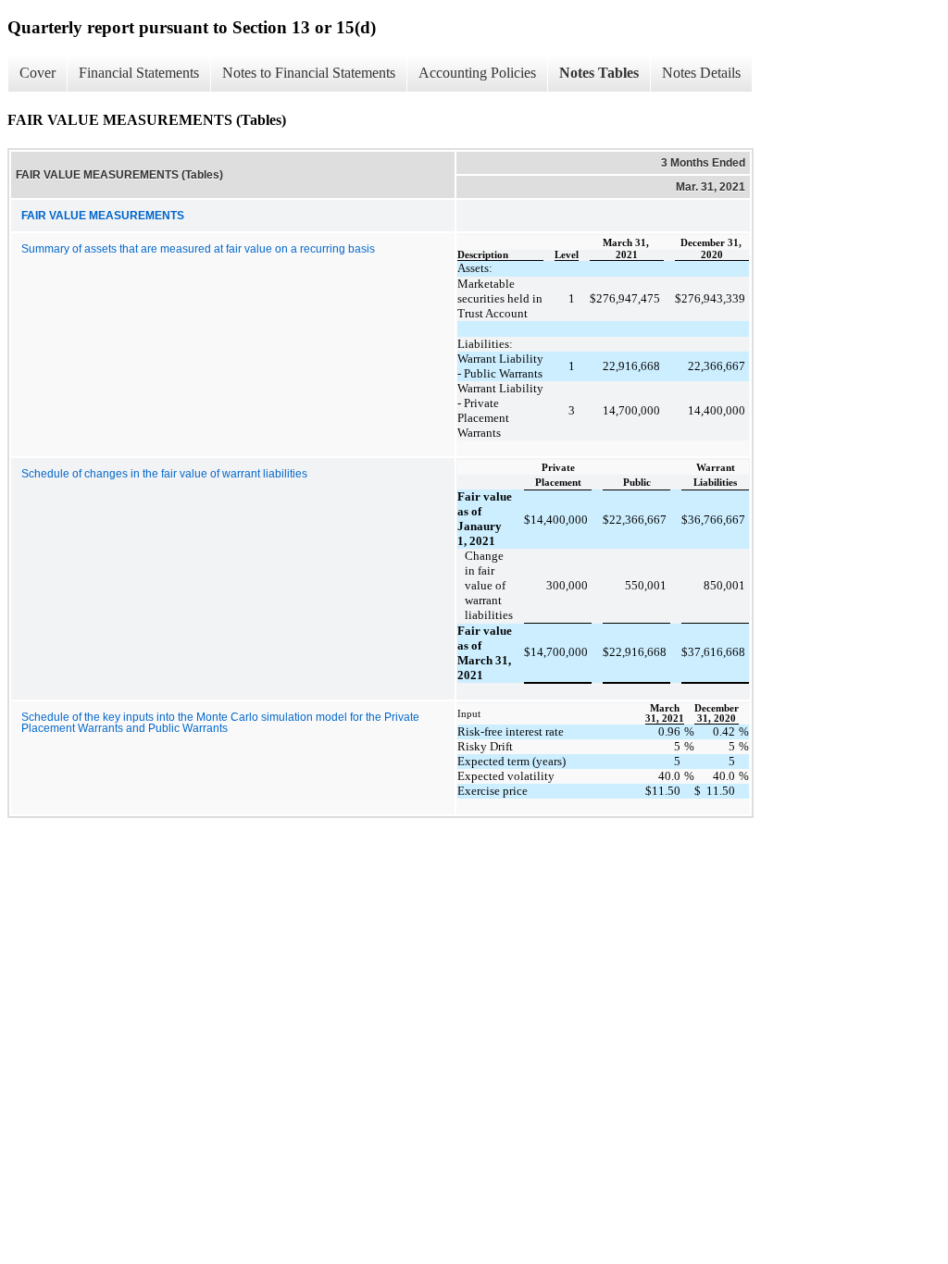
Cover (37, 73)
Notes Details (701, 73)
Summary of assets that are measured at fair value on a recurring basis (198, 248)
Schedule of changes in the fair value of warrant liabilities (164, 473)
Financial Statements (139, 73)
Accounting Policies (477, 73)
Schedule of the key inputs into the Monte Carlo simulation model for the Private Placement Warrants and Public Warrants (220, 723)
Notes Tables (599, 73)
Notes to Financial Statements (308, 73)
